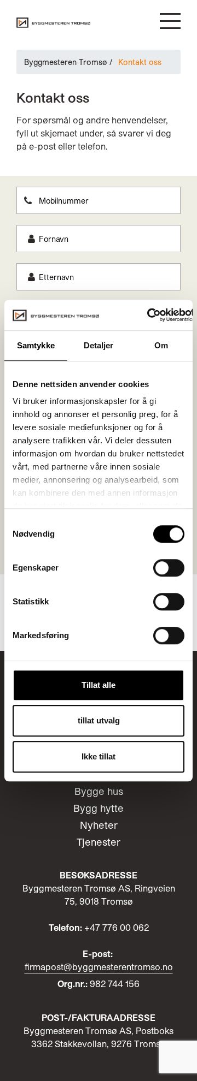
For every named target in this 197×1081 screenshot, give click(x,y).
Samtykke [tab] (36, 345)
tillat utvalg (99, 720)
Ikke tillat (98, 756)
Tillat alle (98, 685)
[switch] (168, 568)
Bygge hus (98, 791)
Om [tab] (161, 345)
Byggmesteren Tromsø (65, 62)
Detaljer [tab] (99, 345)
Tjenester (98, 842)
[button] (170, 21)
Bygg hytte (98, 808)
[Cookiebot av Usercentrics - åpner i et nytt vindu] (148, 315)
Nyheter (99, 825)
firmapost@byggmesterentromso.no (99, 966)
